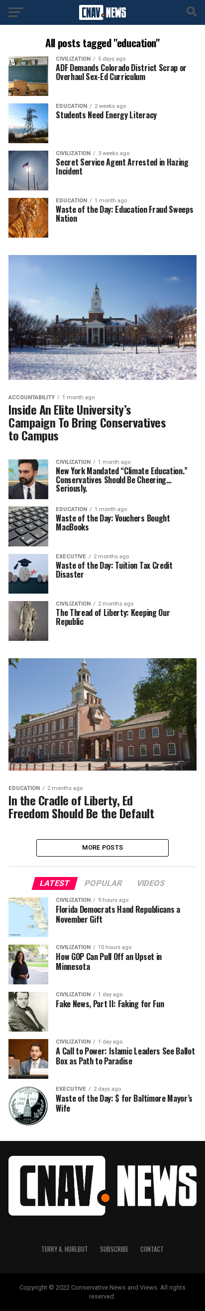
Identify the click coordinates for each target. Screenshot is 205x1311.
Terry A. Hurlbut (64, 1249)
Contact (152, 1249)
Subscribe (114, 1249)
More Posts (102, 847)
